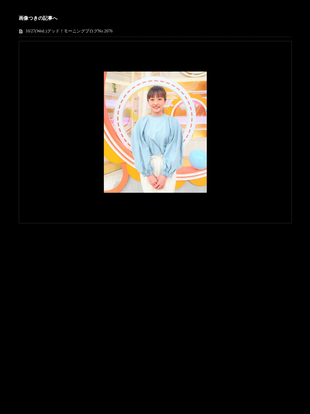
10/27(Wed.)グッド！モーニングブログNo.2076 (69, 31)
